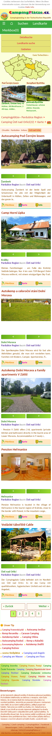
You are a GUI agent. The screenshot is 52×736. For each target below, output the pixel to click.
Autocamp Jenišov (36, 630)
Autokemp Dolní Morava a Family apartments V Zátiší (23, 372)
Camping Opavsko (10, 680)
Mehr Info (29, 7)
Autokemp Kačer (10, 637)
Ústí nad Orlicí (35, 130)
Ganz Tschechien (40, 55)
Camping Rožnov (10, 648)
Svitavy (24, 130)
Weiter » (44, 606)
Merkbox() (10, 30)
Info (21, 727)
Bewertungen (11, 727)
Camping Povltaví (9, 673)
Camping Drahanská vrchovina (36, 673)
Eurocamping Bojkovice (12, 645)
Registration (40, 727)
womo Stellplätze (11, 653)
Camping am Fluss (35, 657)
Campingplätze (32, 725)
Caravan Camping (30, 633)
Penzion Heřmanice (14, 449)
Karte (41, 122)
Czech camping (17, 725)
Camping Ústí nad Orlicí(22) (18, 122)
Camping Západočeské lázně (38, 669)
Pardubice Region (33, 117)
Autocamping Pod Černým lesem (22, 136)
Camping (21, 669)
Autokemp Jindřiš (35, 644)
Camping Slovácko (31, 680)
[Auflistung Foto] (49, 122)
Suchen (23, 23)
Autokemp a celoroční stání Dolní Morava (23, 293)
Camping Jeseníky (9, 666)
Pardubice (15, 130)
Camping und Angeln (34, 653)
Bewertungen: (8, 690)
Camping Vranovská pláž (13, 630)
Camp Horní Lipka (13, 213)
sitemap (14, 730)
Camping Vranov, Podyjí (30, 666)
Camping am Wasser (12, 657)
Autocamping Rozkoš (12, 641)
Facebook (45, 725)
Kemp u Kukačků (35, 641)
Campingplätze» (11, 117)
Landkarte (40, 23)
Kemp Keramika (10, 633)
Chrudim (5, 130)
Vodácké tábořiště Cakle (17, 525)
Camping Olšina (30, 637)
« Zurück (8, 606)
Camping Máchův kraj (39, 677)
